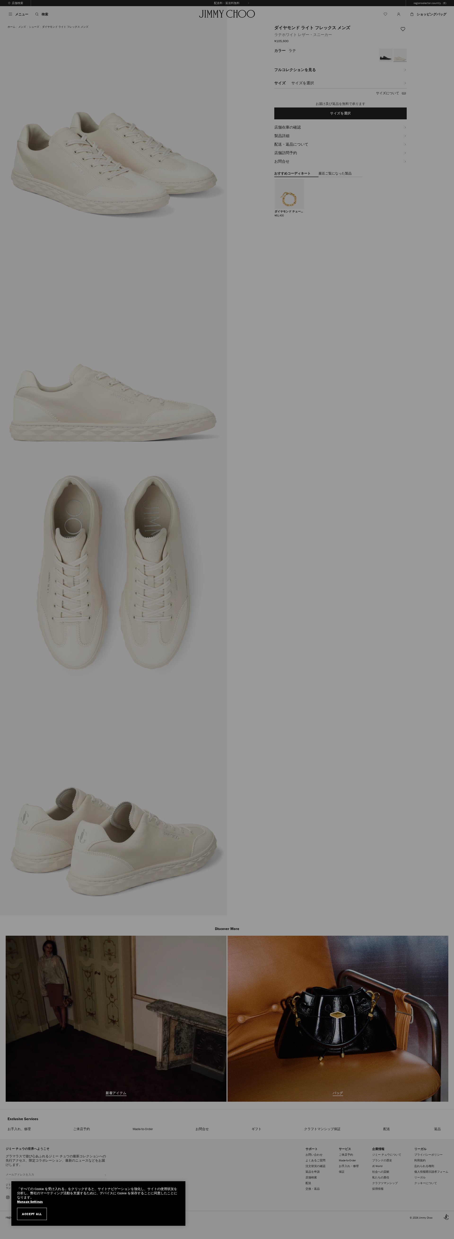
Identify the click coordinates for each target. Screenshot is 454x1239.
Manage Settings (30, 1202)
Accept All (32, 1214)
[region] (98, 1203)
